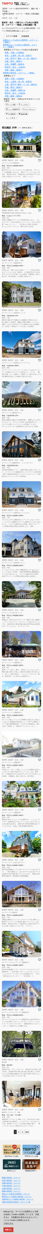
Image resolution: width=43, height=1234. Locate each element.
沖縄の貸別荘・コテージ (11, 1183)
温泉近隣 (24, 114)
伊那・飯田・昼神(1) (13, 70)
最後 (27, 1132)
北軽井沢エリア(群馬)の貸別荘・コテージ (17, 1199)
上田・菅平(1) (11, 58)
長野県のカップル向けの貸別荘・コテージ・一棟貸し (20, 45)
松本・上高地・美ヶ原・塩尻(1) (18, 55)
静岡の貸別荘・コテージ (11, 1191)
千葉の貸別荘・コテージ (11, 1185)
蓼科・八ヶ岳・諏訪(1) (27, 58)
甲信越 (4, 11)
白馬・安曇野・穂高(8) (14, 64)
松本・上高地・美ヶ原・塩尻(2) (18, 81)
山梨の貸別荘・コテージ (11, 1188)
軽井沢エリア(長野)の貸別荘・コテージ (17, 1196)
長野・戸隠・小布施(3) (14, 78)
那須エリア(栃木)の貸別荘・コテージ (16, 1194)
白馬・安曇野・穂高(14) (15, 90)
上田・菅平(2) (11, 84)
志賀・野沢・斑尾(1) (13, 61)
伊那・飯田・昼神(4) (13, 96)
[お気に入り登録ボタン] (39, 160)
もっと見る (10, 117)
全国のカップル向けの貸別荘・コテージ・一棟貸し (21, 41)
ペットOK (11, 104)
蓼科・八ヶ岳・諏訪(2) (27, 84)
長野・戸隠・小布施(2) (14, 52)
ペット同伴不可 (14, 109)
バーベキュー (30, 109)
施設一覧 (34, 8)
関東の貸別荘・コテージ (11, 1177)
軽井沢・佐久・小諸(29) (15, 93)
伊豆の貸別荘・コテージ (11, 1180)
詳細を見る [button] (8, 1223)
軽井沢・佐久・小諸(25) (15, 67)
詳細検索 (25, 36)
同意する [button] (8, 1230)
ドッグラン (25, 104)
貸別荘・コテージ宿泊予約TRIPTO (15, 8)
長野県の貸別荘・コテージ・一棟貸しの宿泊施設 (20, 13)
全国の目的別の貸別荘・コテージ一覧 (16, 1202)
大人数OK (11, 114)
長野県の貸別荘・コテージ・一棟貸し (19, 72)
